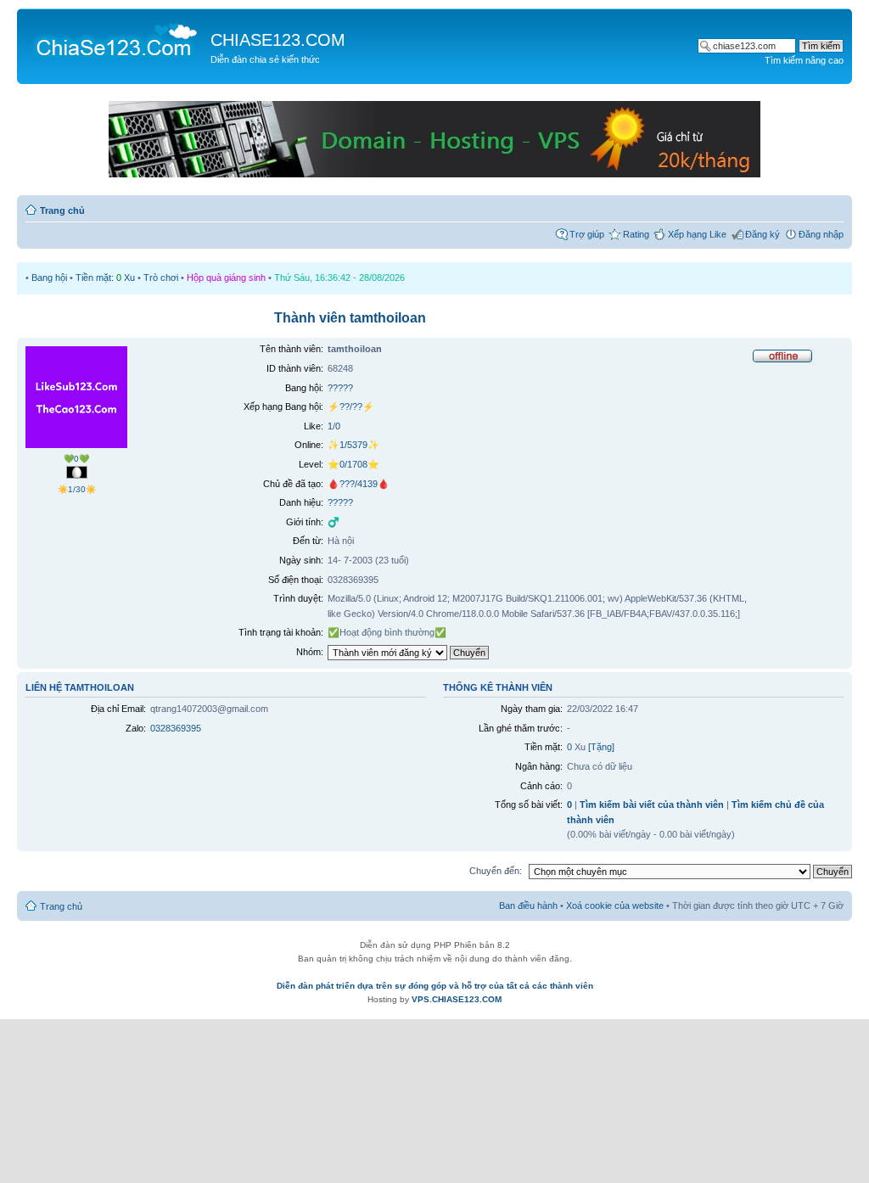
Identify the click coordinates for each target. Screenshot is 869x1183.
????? (340, 388)
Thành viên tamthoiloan (350, 318)
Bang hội (49, 277)
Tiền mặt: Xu (105, 277)
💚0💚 (76, 458)
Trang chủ (62, 210)
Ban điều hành (528, 905)
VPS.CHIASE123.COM (457, 999)
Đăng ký (762, 234)
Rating (636, 234)
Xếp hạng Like (697, 234)
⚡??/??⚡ (351, 406)
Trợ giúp (586, 234)
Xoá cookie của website (615, 905)
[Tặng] (601, 747)
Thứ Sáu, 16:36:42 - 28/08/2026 (339, 277)
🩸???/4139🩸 (359, 484)
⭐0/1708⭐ (353, 464)
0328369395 (175, 728)
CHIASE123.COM (277, 40)
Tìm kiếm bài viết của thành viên (652, 804)
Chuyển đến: (495, 871)
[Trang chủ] (115, 39)
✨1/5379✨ (353, 445)
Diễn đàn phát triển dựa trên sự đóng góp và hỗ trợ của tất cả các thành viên (435, 985)
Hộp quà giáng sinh (226, 277)
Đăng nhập (821, 234)
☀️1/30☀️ (77, 489)
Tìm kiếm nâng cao (804, 60)
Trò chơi (160, 277)
